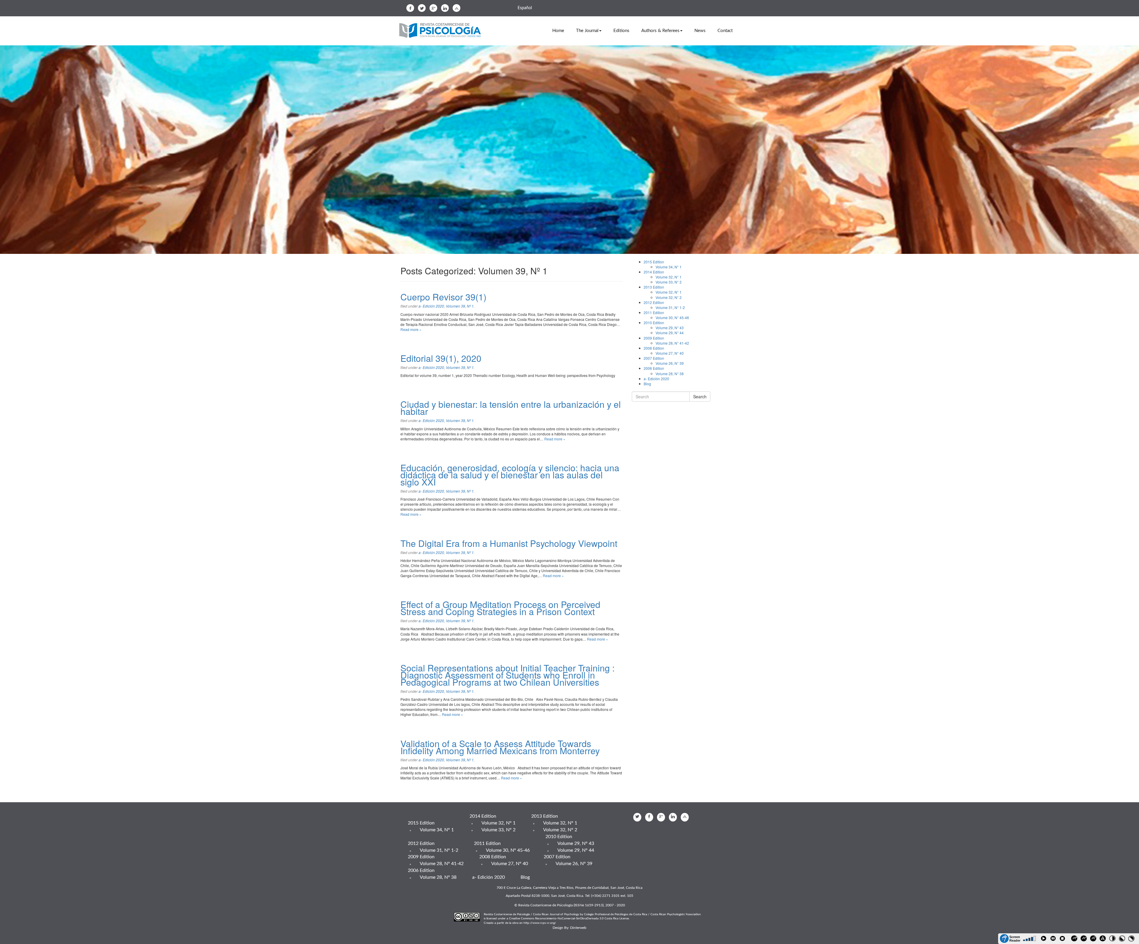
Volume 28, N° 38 (670, 373)
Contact (725, 30)
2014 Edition (654, 271)
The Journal (587, 30)
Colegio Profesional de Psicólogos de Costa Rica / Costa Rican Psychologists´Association (642, 914)
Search (700, 396)
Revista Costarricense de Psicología (442, 31)
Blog (647, 383)
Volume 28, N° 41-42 (672, 343)
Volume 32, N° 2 (669, 297)
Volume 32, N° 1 (669, 276)
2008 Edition (654, 348)
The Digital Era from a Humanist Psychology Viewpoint (508, 543)
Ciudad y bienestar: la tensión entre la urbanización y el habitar (510, 408)
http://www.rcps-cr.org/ (540, 922)
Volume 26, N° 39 (670, 363)
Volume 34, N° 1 (669, 266)
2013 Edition (654, 286)
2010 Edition (654, 322)
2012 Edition (654, 302)
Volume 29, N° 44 (670, 332)
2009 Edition (654, 337)
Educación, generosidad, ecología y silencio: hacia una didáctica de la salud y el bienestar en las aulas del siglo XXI (509, 474)
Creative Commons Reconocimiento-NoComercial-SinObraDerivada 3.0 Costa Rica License (569, 918)
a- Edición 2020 (431, 305)
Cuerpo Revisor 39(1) (443, 296)
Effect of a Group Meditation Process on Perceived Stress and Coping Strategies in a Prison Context (500, 608)
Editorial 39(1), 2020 (440, 358)
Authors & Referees (660, 30)
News (700, 30)
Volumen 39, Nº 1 (460, 305)
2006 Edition (654, 368)
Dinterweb (578, 927)
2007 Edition (654, 358)
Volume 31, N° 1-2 (670, 307)
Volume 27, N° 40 (670, 353)
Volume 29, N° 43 (670, 327)
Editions (621, 30)
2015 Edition (654, 261)
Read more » (410, 329)
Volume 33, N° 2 (669, 281)
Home (558, 30)
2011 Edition (654, 312)
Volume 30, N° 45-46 (672, 317)
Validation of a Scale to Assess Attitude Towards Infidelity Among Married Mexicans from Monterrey (500, 747)
